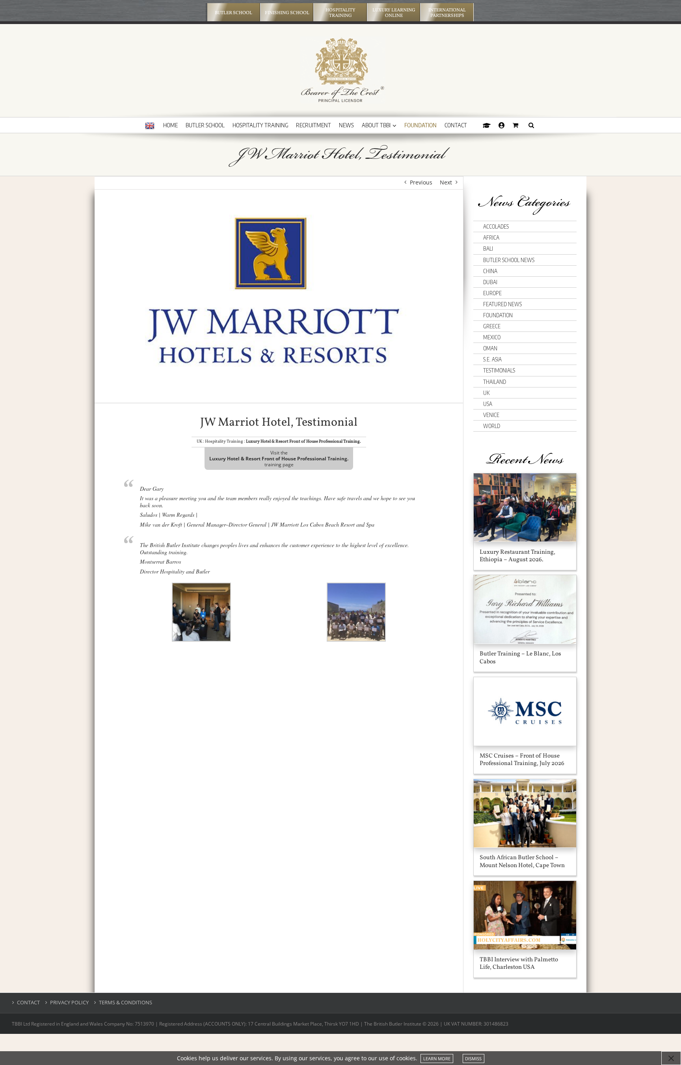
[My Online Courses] (487, 124)
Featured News (502, 304)
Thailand (494, 381)
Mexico (492, 337)
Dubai (490, 282)
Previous (421, 182)
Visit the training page (278, 458)
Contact (28, 1002)
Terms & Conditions (125, 1002)
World (491, 426)
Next (446, 182)
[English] (149, 126)
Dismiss (473, 1058)
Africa (491, 237)
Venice (491, 414)
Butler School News (508, 260)
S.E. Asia (492, 359)
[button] (531, 124)
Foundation (498, 315)
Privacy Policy (69, 1002)
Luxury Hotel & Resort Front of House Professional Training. (303, 442)
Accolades (496, 226)
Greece (492, 326)
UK (486, 392)
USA (487, 403)
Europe (492, 293)
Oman (490, 348)
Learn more (436, 1058)
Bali (488, 248)
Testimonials (499, 370)
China (490, 271)
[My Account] (502, 124)
